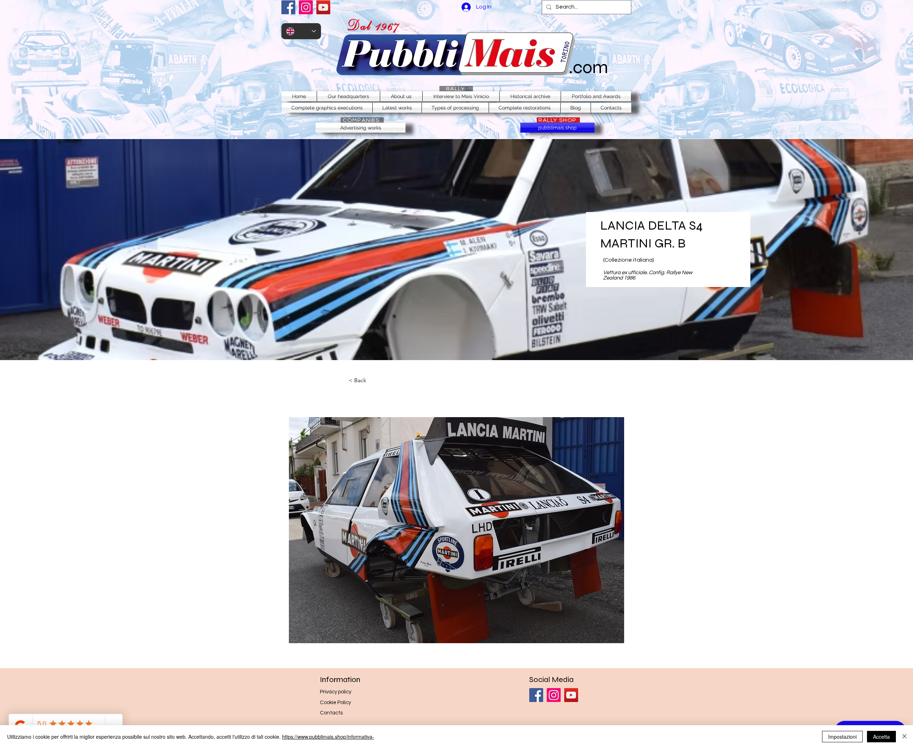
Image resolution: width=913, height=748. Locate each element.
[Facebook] (288, 7)
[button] (456, 530)
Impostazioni (842, 736)
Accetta (881, 736)
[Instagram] (306, 7)
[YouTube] (323, 7)
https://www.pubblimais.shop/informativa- (328, 736)
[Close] (904, 736)
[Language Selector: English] (301, 31)
